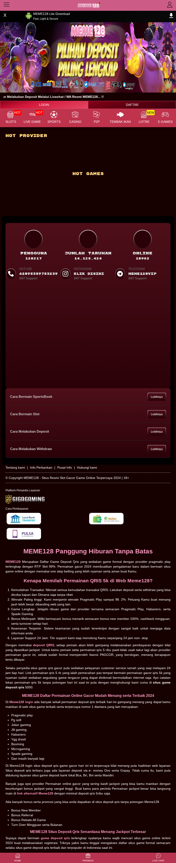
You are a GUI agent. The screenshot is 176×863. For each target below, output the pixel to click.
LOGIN (44, 105)
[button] (158, 858)
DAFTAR (132, 105)
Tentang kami (15, 467)
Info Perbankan (41, 467)
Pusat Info (64, 467)
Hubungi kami (87, 467)
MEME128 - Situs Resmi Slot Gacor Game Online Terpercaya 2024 (72, 478)
